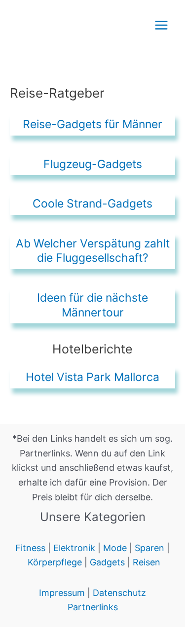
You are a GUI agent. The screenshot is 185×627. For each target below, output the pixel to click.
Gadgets (107, 562)
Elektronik (74, 548)
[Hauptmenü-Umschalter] (161, 25)
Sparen (149, 548)
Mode (116, 548)
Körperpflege (55, 562)
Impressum (63, 593)
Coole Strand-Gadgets (92, 203)
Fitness (30, 548)
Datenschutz (119, 593)
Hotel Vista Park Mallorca (92, 377)
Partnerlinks (93, 607)
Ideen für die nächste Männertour (92, 305)
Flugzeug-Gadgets (92, 164)
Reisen (146, 562)
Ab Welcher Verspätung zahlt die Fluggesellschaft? (93, 251)
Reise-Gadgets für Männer (92, 124)
